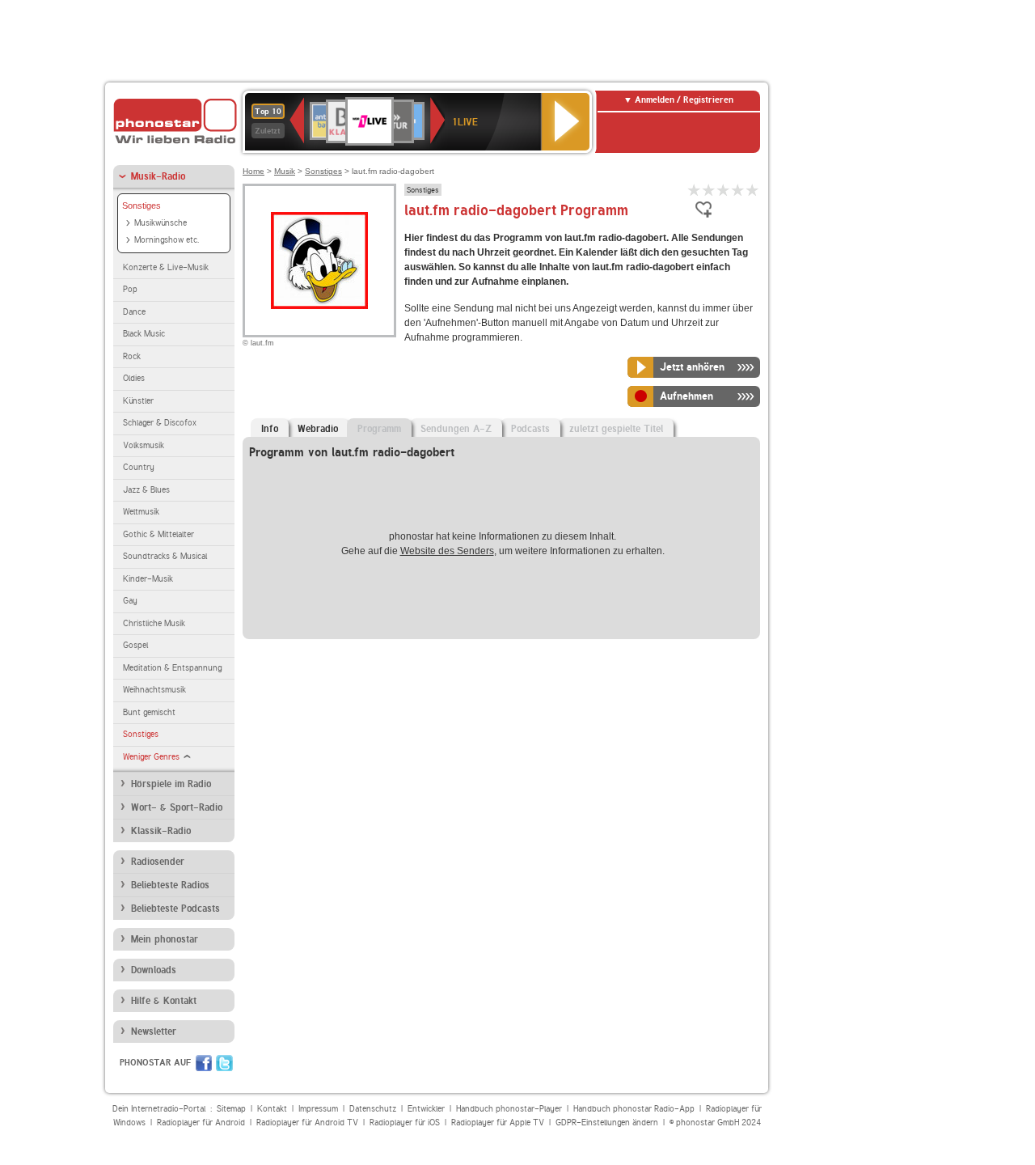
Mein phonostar (164, 939)
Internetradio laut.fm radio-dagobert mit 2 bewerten (709, 190)
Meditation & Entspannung (172, 668)
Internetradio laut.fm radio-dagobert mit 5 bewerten (753, 190)
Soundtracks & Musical (165, 556)
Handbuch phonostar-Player (509, 1109)
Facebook (204, 1063)
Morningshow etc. (166, 240)
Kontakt (272, 1109)
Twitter (224, 1063)
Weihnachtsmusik (154, 689)
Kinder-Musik (148, 579)
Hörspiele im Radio (171, 784)
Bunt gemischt (149, 712)
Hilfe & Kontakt (163, 1000)
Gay (130, 600)
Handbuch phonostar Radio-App (634, 1109)
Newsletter (153, 1031)
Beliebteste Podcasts (175, 908)
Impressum (318, 1109)
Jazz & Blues (146, 490)
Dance (134, 312)
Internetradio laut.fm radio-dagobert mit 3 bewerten (723, 190)
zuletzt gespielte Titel (616, 428)
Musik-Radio (158, 176)
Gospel (135, 645)
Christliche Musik (154, 623)
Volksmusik (143, 445)
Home (253, 171)
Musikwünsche (160, 223)
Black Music (144, 333)
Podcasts (530, 428)
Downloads (153, 970)
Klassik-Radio (161, 831)
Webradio (318, 428)
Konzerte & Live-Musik (166, 267)
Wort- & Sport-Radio (176, 807)
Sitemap (231, 1109)
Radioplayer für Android (201, 1122)
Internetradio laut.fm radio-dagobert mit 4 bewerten (738, 190)
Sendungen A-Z (456, 428)
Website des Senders (447, 551)
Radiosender (157, 861)
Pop (130, 289)
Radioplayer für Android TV (307, 1122)
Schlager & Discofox (159, 422)
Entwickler (426, 1109)
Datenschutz (372, 1109)
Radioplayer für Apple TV (497, 1122)
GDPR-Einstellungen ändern (607, 1122)
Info (269, 428)
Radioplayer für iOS (405, 1122)
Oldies (134, 378)
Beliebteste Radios (170, 885)
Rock (132, 356)
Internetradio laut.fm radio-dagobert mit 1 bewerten (694, 190)
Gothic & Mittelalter (158, 534)
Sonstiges (141, 205)
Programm (379, 428)
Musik (284, 171)
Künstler (138, 401)
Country (138, 467)
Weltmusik (141, 511)
